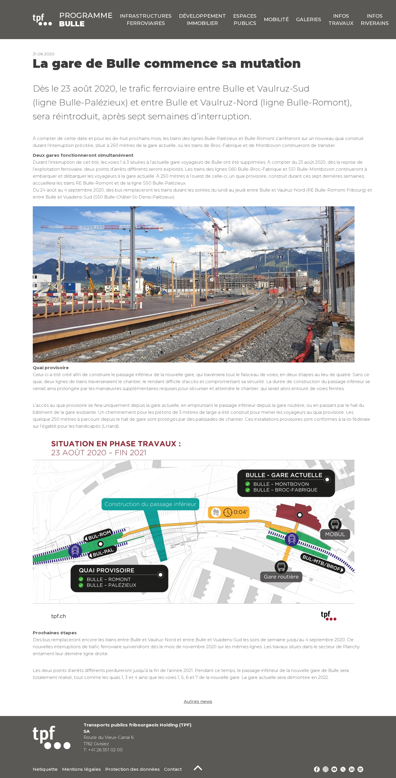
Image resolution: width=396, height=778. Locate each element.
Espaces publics (245, 19)
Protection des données (132, 769)
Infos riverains (375, 19)
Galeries (308, 19)
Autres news (198, 701)
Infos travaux (340, 19)
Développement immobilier (202, 19)
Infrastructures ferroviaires (146, 19)
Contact (173, 769)
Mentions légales (81, 769)
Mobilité (276, 19)
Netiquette (45, 769)
